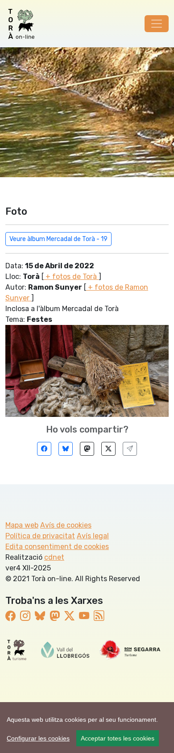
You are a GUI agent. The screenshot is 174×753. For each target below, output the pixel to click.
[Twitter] (108, 449)
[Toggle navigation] (157, 23)
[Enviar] (130, 449)
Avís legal (93, 536)
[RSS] (99, 616)
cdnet (54, 557)
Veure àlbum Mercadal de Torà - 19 (58, 239)
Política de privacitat (40, 536)
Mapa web (21, 525)
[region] (87, 727)
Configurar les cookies (38, 738)
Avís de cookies (65, 525)
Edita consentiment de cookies (57, 546)
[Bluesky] (65, 449)
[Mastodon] (87, 449)
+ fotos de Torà (71, 276)
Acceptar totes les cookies (117, 738)
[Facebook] (44, 449)
